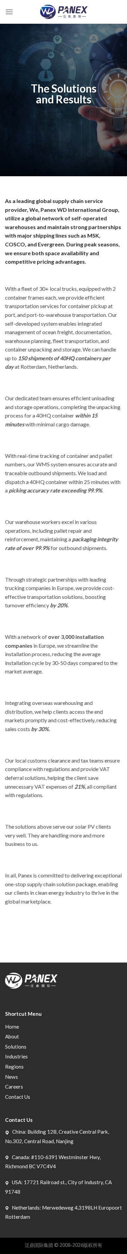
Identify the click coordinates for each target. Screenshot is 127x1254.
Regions (14, 1067)
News (11, 1077)
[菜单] (9, 11)
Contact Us (17, 1097)
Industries (16, 1056)
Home (12, 1027)
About (12, 1036)
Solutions (15, 1047)
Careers (14, 1087)
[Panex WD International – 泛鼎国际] (63, 12)
